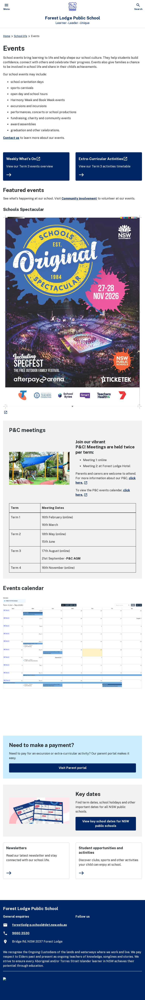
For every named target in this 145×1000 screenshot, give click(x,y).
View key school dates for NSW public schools (105, 824)
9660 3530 (20, 933)
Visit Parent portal (72, 768)
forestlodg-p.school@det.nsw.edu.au (39, 925)
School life (20, 36)
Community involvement (79, 198)
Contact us (11, 138)
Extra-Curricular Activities (103, 159)
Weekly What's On (23, 159)
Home (6, 36)
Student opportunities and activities (101, 850)
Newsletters (16, 848)
